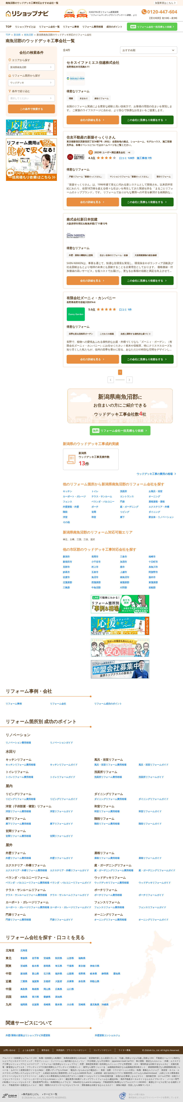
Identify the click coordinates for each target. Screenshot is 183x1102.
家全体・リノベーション (161, 517)
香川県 (35, 996)
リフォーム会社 (58, 703)
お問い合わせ (9, 1050)
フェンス (67, 501)
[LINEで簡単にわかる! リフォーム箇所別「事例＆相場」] (120, 604)
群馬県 (47, 965)
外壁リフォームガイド (61, 858)
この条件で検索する (31, 109)
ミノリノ (60, 1061)
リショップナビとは (25, 26)
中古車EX (98, 1061)
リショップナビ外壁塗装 (106, 1064)
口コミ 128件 (127, 158)
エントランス (127, 496)
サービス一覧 (50, 1094)
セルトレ (149, 1061)
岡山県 (47, 989)
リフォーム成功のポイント (108, 703)
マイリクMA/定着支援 (76, 1076)
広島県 (58, 989)
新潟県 (17, 34)
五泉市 (95, 572)
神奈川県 (94, 965)
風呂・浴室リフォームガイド (153, 764)
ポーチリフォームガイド (151, 894)
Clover (57, 1070)
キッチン (67, 491)
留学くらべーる (94, 1067)
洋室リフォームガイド (61, 811)
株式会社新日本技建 (82, 219)
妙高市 (66, 572)
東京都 (81, 965)
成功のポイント (114, 26)
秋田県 (58, 958)
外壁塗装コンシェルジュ (107, 1035)
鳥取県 (23, 989)
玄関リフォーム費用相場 (18, 835)
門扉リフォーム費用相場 (18, 919)
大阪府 (58, 981)
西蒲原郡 (96, 582)
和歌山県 (94, 981)
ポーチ (95, 506)
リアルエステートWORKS (124, 1082)
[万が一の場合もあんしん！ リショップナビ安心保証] (120, 647)
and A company (87, 1082)
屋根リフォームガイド (150, 858)
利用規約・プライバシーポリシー (71, 1050)
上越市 (123, 572)
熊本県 (58, 1004)
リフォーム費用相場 (92, 26)
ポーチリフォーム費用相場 (108, 894)
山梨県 (70, 973)
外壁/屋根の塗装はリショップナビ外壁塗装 (28, 1035)
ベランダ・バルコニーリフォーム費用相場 (27, 882)
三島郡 (66, 587)
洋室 (65, 517)
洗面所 (123, 491)
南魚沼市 (124, 577)
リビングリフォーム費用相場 (20, 799)
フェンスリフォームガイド (152, 907)
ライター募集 (125, 1050)
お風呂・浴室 (155, 491)
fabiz (27, 1070)
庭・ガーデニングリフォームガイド (157, 870)
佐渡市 (66, 577)
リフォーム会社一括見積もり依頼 (120, 431)
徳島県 (23, 996)
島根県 (35, 989)
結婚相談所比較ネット (127, 1067)
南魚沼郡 (28, 34)
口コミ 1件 (125, 309)
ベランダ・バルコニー (103, 501)
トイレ (95, 491)
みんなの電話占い (84, 1070)
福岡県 (23, 1004)
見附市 (66, 566)
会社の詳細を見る (92, 120)
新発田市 (67, 561)
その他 (66, 522)
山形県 (70, 958)
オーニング (154, 496)
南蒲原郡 (124, 582)
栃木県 (35, 965)
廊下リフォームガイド (61, 823)
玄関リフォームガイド (61, 835)
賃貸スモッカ (103, 1058)
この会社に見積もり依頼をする (147, 120)
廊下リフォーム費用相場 (18, 823)
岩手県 (35, 958)
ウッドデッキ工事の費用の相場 (155, 473)
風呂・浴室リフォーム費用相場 (110, 764)
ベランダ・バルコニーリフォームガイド (70, 882)
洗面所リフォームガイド (151, 776)
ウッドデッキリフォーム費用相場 (111, 882)
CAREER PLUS (67, 1073)
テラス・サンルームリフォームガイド (69, 894)
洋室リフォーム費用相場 (18, 811)
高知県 (58, 996)
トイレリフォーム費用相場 (19, 776)
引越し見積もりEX (136, 1058)
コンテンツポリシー (103, 1050)
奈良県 (81, 981)
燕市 (122, 566)
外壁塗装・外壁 (71, 506)
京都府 (47, 981)
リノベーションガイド (61, 742)
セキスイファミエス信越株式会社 (93, 62)
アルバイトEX (19, 1058)
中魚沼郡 (96, 587)
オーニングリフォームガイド (153, 919)
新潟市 (66, 556)
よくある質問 (28, 1050)
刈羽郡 (123, 587)
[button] (152, 27)
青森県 (23, 958)
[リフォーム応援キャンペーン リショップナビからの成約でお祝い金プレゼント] (31, 127)
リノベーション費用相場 (18, 742)
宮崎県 (81, 1004)
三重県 (23, 981)
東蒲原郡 (153, 582)
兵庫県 (70, 981)
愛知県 (116, 973)
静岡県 (105, 973)
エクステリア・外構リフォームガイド (69, 870)
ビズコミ (130, 1076)
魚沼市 (95, 577)
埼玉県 (58, 965)
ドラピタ (52, 1082)
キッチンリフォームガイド (63, 764)
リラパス (59, 1085)
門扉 (122, 501)
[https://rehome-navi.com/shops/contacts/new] (120, 669)
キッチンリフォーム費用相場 (20, 764)
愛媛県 (47, 996)
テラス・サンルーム (102, 496)
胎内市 (152, 577)
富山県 (35, 973)
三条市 (123, 556)
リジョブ (130, 1070)
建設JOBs (92, 1079)
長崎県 (47, 1004)
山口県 (70, 989)
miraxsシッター (43, 1079)
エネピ (151, 1064)
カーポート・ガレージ (74, 496)
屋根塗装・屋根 (157, 501)
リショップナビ (59, 1064)
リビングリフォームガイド (63, 799)
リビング (124, 511)
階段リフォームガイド (150, 823)
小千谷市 (96, 561)
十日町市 (153, 561)
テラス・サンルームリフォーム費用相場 (26, 894)
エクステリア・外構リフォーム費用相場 (26, 870)
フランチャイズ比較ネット (54, 1067)
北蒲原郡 (67, 582)
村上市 (95, 566)
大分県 (70, 1004)
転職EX (50, 1058)
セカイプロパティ (143, 1079)
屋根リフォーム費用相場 (107, 858)
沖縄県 (105, 1004)
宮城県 (47, 958)
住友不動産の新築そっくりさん (91, 137)
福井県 (58, 973)
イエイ (23, 1085)
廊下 (122, 517)
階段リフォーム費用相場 (107, 823)
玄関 (94, 511)
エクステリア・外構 (159, 506)
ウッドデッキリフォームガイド (155, 882)
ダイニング (154, 511)
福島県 (81, 958)
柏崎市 (152, 556)
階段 (65, 511)
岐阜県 (93, 973)
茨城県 (23, 965)
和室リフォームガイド (150, 811)
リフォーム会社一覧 (49, 26)
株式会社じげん (31, 1094)
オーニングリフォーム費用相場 (110, 919)
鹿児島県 (94, 1004)
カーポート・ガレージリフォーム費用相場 (27, 907)
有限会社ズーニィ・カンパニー (91, 297)
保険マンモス (133, 1085)
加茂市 (123, 561)
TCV (123, 1061)
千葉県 (70, 965)
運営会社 (45, 1050)
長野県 (81, 973)
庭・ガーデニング (129, 506)
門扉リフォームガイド (61, 919)
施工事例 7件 (144, 158)
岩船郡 (152, 587)
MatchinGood (125, 1073)
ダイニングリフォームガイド (153, 799)
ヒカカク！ (98, 1085)
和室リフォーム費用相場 (107, 811)
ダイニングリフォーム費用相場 (110, 799)
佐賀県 (35, 1004)
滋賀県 (35, 981)
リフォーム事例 (71, 26)
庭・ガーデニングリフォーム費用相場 (113, 870)
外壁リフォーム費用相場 (18, 858)
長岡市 (95, 556)
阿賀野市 (153, 572)
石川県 (47, 973)
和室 (94, 517)
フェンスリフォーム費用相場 (109, 907)
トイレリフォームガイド (62, 776)
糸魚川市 (153, 566)
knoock (75, 1058)
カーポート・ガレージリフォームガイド (70, 907)
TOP (9, 26)
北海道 (23, 950)
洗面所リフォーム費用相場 (108, 776)
